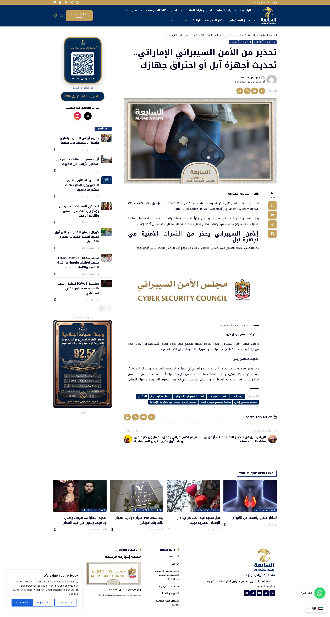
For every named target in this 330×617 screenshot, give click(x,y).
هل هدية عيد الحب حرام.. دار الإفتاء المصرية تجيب (198, 520)
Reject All (42, 602)
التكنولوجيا (246, 42)
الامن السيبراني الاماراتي (190, 396)
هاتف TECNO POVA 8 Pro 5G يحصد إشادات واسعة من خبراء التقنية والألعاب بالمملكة (78, 262)
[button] (61, 15)
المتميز (142, 396)
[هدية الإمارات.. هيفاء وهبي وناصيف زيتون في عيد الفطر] (80, 496)
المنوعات (215, 510)
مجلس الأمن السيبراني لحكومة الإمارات (173, 402)
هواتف (234, 42)
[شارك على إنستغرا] (77, 116)
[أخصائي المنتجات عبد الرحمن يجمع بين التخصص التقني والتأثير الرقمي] (106, 206)
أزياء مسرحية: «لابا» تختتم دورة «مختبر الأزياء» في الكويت (76, 161)
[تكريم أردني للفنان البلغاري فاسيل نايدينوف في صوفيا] (106, 138)
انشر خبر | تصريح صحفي (79, 15)
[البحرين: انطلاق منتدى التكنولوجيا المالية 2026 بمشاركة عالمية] (106, 180)
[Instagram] (77, 2)
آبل (203, 218)
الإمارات (257, 42)
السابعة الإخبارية (161, 396)
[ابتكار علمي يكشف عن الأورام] (250, 496)
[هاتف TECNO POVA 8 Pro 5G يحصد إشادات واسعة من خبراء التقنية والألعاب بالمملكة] (106, 258)
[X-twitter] (71, 2)
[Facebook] (54, 2)
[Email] (254, 91)
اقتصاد (159, 510)
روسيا (265, 510)
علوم (257, 510)
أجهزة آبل (237, 396)
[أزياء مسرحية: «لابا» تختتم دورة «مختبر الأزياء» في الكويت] (106, 159)
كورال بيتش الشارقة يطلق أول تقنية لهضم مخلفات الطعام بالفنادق (77, 236)
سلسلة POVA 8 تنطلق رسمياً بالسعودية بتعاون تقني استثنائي (78, 288)
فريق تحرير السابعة (250, 78)
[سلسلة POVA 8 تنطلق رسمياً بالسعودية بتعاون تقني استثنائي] (106, 283)
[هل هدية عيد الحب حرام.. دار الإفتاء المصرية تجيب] (193, 496)
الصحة (273, 510)
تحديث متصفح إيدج (246, 402)
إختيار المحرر (270, 42)
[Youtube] (66, 2)
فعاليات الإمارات (89, 510)
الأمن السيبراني (217, 396)
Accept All (22, 602)
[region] (44, 590)
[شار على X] (88, 116)
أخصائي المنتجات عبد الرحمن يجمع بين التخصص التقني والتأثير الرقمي (79, 211)
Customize (65, 602)
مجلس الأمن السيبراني (238, 203)
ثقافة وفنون (202, 510)
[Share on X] (261, 91)
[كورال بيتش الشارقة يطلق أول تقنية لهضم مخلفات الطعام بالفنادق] (106, 232)
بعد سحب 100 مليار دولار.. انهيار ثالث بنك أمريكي (139, 520)
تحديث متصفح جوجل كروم (216, 402)
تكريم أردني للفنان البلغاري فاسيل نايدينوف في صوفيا (79, 140)
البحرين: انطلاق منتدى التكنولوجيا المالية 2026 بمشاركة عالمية (82, 185)
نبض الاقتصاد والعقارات (143, 510)
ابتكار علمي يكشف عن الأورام (254, 517)
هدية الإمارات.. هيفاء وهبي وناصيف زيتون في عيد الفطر (85, 520)
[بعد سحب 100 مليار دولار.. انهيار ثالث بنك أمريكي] (136, 496)
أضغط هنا (143, 247)
